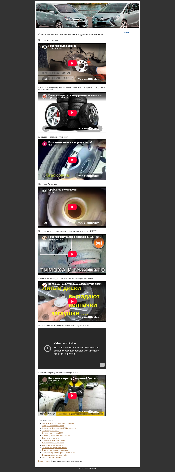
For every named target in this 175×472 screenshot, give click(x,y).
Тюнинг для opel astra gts (51, 457)
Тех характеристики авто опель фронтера (58, 423)
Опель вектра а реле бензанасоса (54, 448)
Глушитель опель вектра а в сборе (55, 455)
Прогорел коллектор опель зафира (55, 450)
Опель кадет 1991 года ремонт (53, 440)
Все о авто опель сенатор (51, 438)
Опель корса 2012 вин (50, 431)
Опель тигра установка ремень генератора (58, 453)
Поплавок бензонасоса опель (53, 443)
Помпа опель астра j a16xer (52, 445)
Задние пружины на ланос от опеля (56, 435)
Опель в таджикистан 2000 (52, 433)
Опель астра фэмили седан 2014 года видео (59, 428)
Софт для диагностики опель (53, 426)
